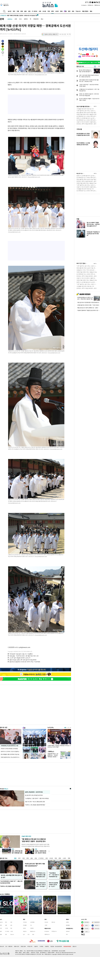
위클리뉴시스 (97, 5)
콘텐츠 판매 (23, 946)
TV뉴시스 (78, 11)
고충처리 (36, 946)
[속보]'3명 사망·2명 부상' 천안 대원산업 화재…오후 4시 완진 (17, 15)
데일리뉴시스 (32, 931)
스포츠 (57, 11)
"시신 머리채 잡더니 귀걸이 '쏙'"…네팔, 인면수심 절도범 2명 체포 (11, 882)
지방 (49, 11)
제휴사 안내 (16, 946)
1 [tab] (65, 727)
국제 (18, 11)
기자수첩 (79, 129)
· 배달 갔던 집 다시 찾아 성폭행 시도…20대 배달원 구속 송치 (88, 308)
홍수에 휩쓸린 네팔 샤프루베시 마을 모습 (10, 754)
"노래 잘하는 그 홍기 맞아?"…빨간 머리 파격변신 (37, 798)
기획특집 (32, 928)
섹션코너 (24, 931)
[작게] (67, 34)
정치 (14, 11)
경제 (21, 11)
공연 (16, 19)
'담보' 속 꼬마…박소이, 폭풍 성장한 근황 (35, 801)
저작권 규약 (29, 946)
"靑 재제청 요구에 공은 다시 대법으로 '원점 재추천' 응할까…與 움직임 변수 (34, 840)
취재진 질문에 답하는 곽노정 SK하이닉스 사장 (11, 757)
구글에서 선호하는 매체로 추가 (51, 34)
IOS (67, 934)
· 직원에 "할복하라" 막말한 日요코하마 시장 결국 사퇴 (88, 310)
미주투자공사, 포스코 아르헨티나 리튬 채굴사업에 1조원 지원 (41, 875)
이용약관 (47, 946)
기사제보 (41, 946)
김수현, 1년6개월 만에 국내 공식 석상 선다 (11, 876)
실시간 (9, 11)
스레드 (86, 931)
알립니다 (74, 946)
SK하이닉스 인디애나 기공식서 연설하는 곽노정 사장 (11, 751)
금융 (25, 11)
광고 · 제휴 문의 (8, 946)
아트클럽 (24, 925)
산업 (29, 11)
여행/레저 (36, 19)
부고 (28, 934)
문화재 (26, 19)
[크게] (70, 34)
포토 (73, 11)
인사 (24, 934)
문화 (52, 11)
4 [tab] (70, 727)
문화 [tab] (95, 66)
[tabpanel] (59, 739)
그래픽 (46, 925)
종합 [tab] (99, 66)
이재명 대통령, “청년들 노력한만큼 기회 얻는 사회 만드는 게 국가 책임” (59, 746)
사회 (40, 11)
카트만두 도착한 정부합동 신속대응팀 (9, 748)
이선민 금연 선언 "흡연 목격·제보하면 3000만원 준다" (35, 865)
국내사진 (46, 922)
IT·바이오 (34, 11)
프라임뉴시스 (90, 5)
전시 (20, 19)
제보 (91, 11)
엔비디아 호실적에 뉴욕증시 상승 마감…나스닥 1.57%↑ (53, 884)
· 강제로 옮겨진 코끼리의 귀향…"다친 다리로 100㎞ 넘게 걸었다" (88, 305)
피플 (78, 219)
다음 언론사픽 (96, 922)
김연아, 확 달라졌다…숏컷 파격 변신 (34, 792)
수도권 (44, 11)
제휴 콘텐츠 (85, 11)
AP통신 (67, 922)
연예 (61, 11)
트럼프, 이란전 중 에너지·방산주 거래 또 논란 (40, 853)
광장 (69, 11)
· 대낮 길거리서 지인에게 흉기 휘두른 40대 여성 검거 (88, 302)
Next (49, 851)
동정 (33, 934)
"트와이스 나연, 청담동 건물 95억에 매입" (35, 805)
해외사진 (53, 922)
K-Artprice (84, 5)
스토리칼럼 (32, 922)
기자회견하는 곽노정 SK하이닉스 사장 (9, 745)
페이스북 (96, 925)
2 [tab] (66, 727)
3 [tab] (68, 727)
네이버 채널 (86, 922)
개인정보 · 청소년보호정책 (56, 946)
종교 (42, 19)
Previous (1, 851)
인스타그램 (97, 928)
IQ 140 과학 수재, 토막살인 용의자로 (34, 795)
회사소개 (2, 946)
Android (67, 931)
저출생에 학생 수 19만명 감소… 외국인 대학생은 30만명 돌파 (53, 756)
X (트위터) (86, 928)
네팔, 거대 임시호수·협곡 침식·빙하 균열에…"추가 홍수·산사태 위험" (41, 884)
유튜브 (86, 925)
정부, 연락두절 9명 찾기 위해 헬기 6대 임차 (17, 853)
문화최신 (10, 19)
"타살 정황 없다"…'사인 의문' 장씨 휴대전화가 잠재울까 (54, 875)
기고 (31, 925)
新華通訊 (68, 925)
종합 (15, 858)
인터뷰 (24, 928)
